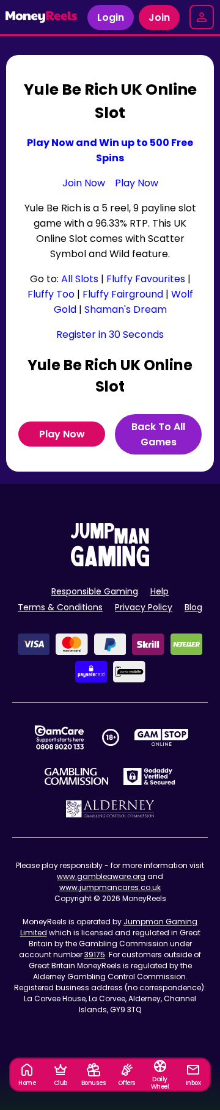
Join (159, 17)
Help (159, 591)
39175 (94, 954)
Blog (193, 607)
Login (110, 17)
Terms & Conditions (60, 607)
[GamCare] (59, 737)
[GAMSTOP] (161, 737)
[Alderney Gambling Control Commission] (110, 808)
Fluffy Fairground (122, 294)
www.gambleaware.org (101, 876)
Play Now (136, 183)
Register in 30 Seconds (110, 334)
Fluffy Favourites (145, 279)
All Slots (79, 279)
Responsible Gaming (94, 591)
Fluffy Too (51, 294)
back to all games (158, 434)
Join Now (83, 183)
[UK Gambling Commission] (76, 776)
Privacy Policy (143, 607)
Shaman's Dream (125, 309)
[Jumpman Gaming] (110, 563)
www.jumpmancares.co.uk (110, 887)
